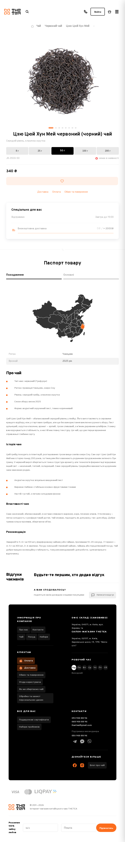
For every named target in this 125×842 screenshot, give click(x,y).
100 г (85, 150)
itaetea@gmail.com (82, 725)
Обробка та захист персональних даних (31, 698)
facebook (75, 765)
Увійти (97, 12)
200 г (108, 150)
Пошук (27, 12)
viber (89, 741)
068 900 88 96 (79, 721)
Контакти (38, 629)
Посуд (31, 637)
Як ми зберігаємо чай (31, 689)
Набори (44, 637)
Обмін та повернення (76, 192)
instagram (82, 765)
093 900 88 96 (79, 718)
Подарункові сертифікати (34, 719)
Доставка (29, 668)
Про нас (23, 629)
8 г (17, 150)
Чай (21, 637)
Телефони (85, 12)
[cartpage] (109, 12)
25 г (40, 150)
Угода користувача (30, 682)
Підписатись (106, 828)
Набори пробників (29, 727)
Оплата (28, 660)
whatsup (82, 741)
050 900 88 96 (79, 735)
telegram (75, 741)
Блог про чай (97, 765)
